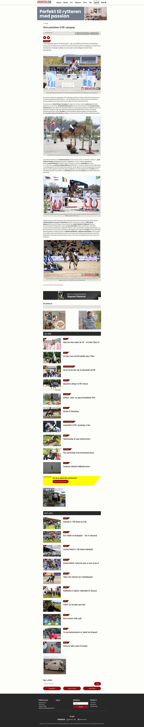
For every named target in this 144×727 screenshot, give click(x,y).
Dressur (65, 380)
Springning (46, 41)
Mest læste (92, 688)
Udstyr (85, 2)
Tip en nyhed (72, 688)
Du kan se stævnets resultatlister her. (53, 285)
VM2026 (65, 518)
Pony (65, 628)
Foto (71, 2)
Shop (90, 2)
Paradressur (66, 449)
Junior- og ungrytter (68, 366)
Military (65, 435)
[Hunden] (61, 719)
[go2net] (71, 719)
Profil (65, 339)
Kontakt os (93, 704)
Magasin (59, 2)
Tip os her (93, 702)
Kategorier (52, 688)
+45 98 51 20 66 (42, 706)
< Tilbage (45, 23)
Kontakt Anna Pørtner (60, 481)
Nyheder (65, 2)
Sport (65, 352)
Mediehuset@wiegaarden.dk (46, 708)
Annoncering (93, 706)
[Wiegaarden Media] (81, 719)
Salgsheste (78, 2)
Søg (97, 684)
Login (96, 2)
